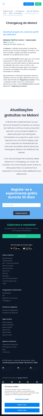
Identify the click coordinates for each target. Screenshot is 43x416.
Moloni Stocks (7, 335)
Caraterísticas (7, 261)
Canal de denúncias (9, 281)
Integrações (6, 293)
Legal (4, 283)
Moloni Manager (8, 325)
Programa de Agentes (10, 313)
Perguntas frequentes (10, 344)
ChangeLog (20, 11)
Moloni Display (7, 322)
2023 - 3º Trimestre (15, 13)
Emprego (5, 276)
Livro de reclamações (9, 278)
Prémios (5, 273)
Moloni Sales (6, 332)
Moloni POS (6, 330)
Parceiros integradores (10, 310)
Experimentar (21, 213)
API (3, 296)
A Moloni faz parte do (14, 378)
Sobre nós (5, 271)
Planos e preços (7, 266)
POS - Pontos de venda (10, 263)
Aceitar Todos (22, 410)
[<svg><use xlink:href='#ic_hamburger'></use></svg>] (4, 3)
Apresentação (7, 258)
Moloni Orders (7, 327)
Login (38, 4)
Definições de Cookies (22, 399)
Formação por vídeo (9, 347)
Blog (3, 350)
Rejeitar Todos (22, 405)
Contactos (6, 352)
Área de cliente (7, 268)
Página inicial (8, 11)
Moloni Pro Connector (10, 298)
